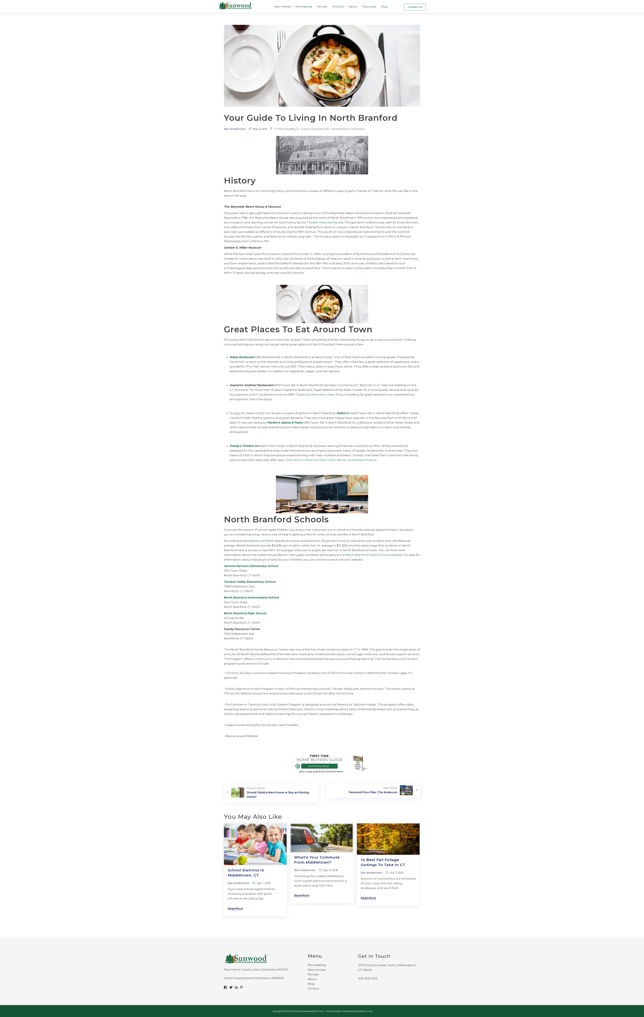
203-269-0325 (368, 978)
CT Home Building (285, 129)
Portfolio (338, 6)
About (353, 6)
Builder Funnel (364, 1011)
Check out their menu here (315, 394)
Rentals (322, 6)
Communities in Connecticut (348, 129)
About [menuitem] (312, 979)
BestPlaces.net (254, 540)
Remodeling (304, 6)
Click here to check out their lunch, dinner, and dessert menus (331, 460)
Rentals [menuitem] (313, 974)
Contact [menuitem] (313, 988)
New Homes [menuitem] (317, 969)
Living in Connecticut (313, 129)
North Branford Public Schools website (374, 555)
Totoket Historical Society (325, 222)
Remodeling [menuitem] (317, 965)
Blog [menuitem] (311, 983)
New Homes (282, 6)
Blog (384, 6)
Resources (369, 6)
